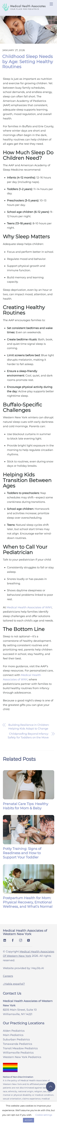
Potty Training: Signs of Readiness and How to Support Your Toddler (22, 852)
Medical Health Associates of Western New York (25, 932)
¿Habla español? (14, 983)
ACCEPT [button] (28, 1120)
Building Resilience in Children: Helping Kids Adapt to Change (28, 726)
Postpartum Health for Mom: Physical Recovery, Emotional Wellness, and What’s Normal (27, 902)
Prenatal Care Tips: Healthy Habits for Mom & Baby (25, 806)
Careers (8, 976)
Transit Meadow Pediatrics (20, 1048)
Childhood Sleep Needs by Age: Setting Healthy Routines (27, 61)
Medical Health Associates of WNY (29, 607)
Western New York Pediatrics (22, 1057)
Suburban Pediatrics (16, 1039)
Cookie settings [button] (43, 1114)
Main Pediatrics (13, 1035)
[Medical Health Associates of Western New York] (24, 10)
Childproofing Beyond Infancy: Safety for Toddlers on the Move (28, 735)
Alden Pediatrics (14, 1030)
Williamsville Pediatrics (18, 1052)
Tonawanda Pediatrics (17, 1044)
